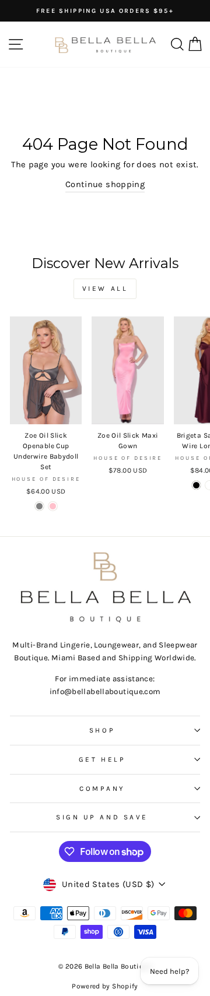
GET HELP (102, 759)
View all (105, 288)
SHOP (102, 730)
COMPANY (102, 788)
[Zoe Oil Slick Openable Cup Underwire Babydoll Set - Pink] (52, 506)
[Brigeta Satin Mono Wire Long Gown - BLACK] (196, 485)
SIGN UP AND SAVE (102, 817)
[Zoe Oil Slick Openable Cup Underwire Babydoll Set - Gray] (39, 506)
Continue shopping (105, 184)
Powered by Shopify (105, 986)
